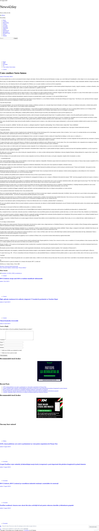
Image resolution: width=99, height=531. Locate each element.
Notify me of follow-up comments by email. (12, 350)
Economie (5, 26)
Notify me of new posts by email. (9, 352)
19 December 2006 (7, 76)
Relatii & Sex (6, 30)
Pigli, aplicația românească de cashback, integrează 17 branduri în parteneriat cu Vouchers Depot (29, 299)
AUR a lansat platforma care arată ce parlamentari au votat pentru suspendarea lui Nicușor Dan (24, 387)
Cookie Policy (25, 528)
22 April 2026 (6, 302)
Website (2, 347)
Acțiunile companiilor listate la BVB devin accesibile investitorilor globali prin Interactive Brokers (25, 392)
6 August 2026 (6, 446)
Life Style (5, 25)
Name (2, 342)
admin (1, 76)
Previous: (9, 266)
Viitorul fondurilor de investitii (9, 321)
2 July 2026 (6, 281)
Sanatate (5, 35)
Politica (4, 29)
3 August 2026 (6, 486)
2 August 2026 (6, 508)
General (5, 24)
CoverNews (26, 530)
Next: (13, 267)
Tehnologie (5, 28)
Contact (4, 21)
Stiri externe (5, 31)
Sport (4, 34)
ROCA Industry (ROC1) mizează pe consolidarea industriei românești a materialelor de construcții (25, 389)
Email (2, 344)
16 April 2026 (6, 323)
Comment (2, 339)
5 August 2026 (6, 467)
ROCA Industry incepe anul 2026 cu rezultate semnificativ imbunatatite (21, 278)
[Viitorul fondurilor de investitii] (11, 315)
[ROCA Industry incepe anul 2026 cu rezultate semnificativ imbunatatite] (11, 273)
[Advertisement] (49, 50)
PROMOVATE (6, 33)
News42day (8, 7)
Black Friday (6, 22)
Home (4, 20)
